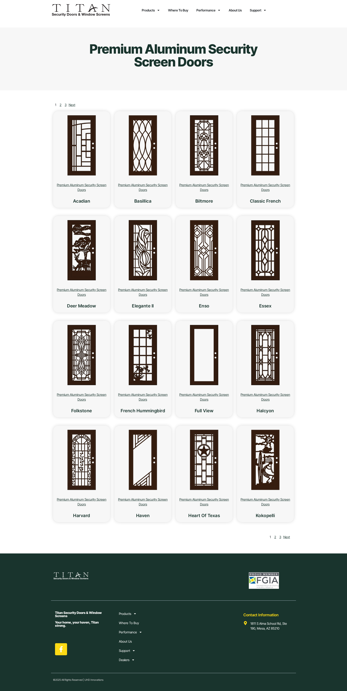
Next (72, 105)
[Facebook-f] (61, 649)
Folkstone (81, 410)
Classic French (265, 201)
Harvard (81, 515)
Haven (143, 515)
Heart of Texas (204, 515)
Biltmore (204, 201)
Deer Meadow (81, 305)
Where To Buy (178, 10)
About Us (235, 10)
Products (148, 10)
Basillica (143, 201)
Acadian (81, 201)
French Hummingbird (143, 410)
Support (255, 10)
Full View (204, 410)
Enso (204, 305)
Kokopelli (265, 515)
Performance (205, 10)
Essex (265, 305)
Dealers (124, 660)
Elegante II (143, 305)
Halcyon (265, 410)
